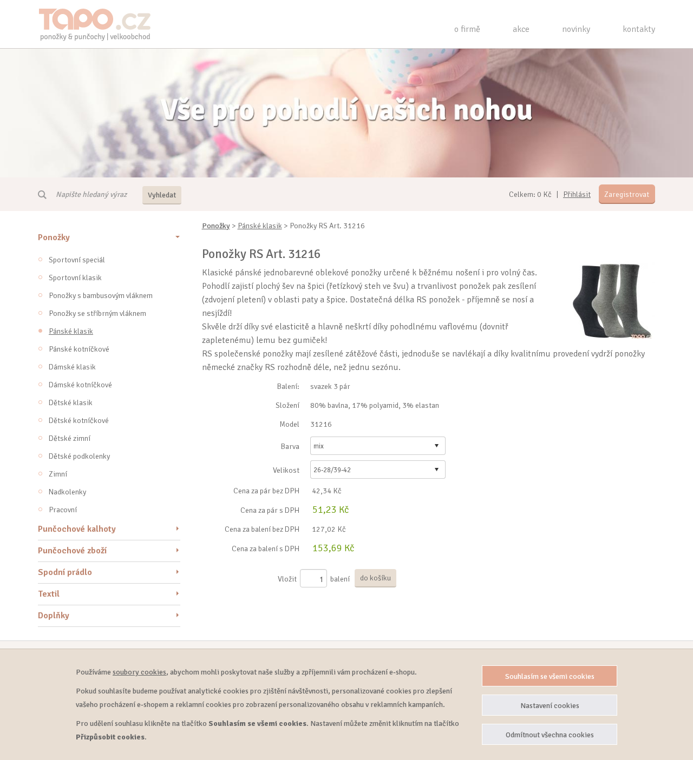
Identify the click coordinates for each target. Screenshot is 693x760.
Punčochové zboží (72, 550)
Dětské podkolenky (79, 456)
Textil (49, 594)
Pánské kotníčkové (79, 349)
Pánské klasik (71, 331)
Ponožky (54, 237)
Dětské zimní (69, 438)
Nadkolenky (67, 492)
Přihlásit (577, 194)
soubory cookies (139, 672)
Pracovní (63, 509)
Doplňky (53, 615)
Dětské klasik (71, 402)
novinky (576, 29)
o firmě (467, 29)
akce (521, 29)
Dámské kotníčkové (80, 384)
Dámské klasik (72, 367)
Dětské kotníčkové (79, 420)
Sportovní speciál (77, 260)
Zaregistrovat (626, 194)
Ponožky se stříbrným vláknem (97, 313)
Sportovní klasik (75, 277)
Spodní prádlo (65, 572)
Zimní (58, 474)
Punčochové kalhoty (77, 529)
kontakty (639, 29)
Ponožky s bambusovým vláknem (101, 295)
